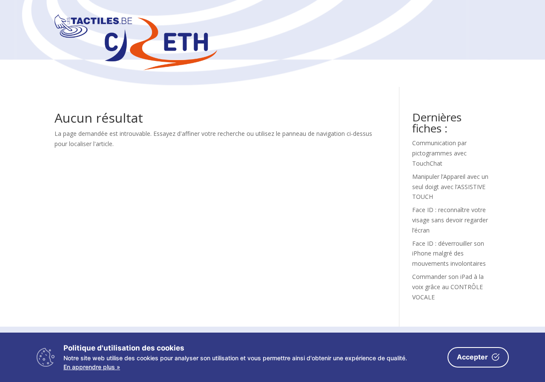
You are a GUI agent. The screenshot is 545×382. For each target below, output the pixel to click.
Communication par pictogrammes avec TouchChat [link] (439, 153)
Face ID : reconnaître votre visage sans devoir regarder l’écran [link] (450, 220)
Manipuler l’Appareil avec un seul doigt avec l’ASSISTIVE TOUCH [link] (450, 186)
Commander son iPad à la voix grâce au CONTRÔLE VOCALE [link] (448, 287)
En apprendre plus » (91, 367)
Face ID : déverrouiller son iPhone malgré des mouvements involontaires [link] (449, 253)
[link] (135, 68)
